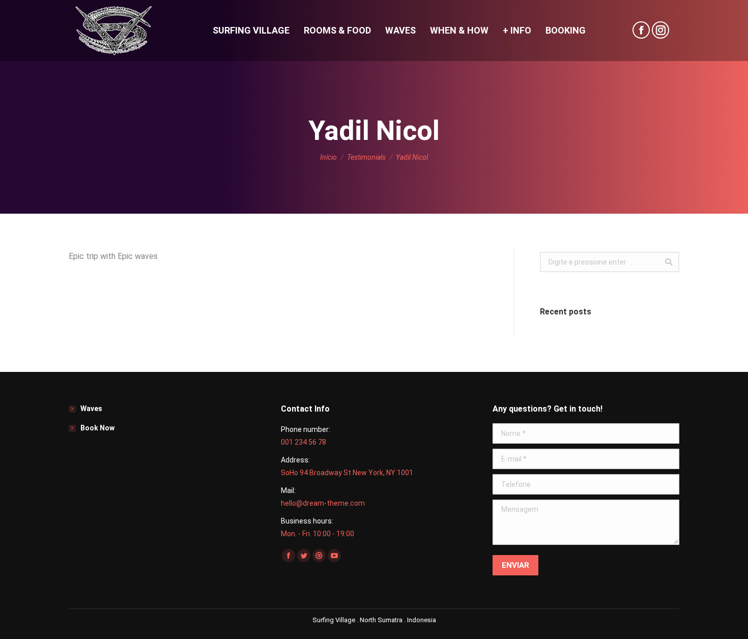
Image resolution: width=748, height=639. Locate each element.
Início (328, 157)
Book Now (97, 428)
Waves (91, 408)
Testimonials (366, 157)
